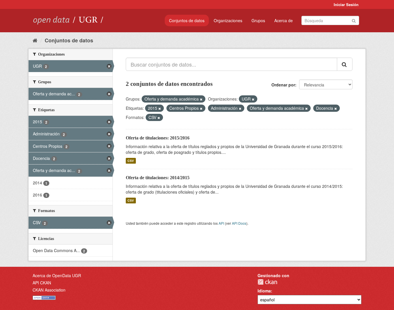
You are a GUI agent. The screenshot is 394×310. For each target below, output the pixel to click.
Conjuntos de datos (186, 20)
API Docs (239, 223)
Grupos (258, 20)
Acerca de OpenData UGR (57, 275)
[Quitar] (201, 99)
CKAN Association (49, 290)
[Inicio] (35, 40)
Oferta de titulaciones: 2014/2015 (158, 177)
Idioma (264, 291)
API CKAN (42, 283)
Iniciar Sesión (346, 4)
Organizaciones (228, 20)
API (221, 223)
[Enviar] (353, 20)
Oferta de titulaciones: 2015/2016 (158, 137)
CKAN (267, 282)
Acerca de (283, 20)
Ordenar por (283, 85)
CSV (130, 160)
